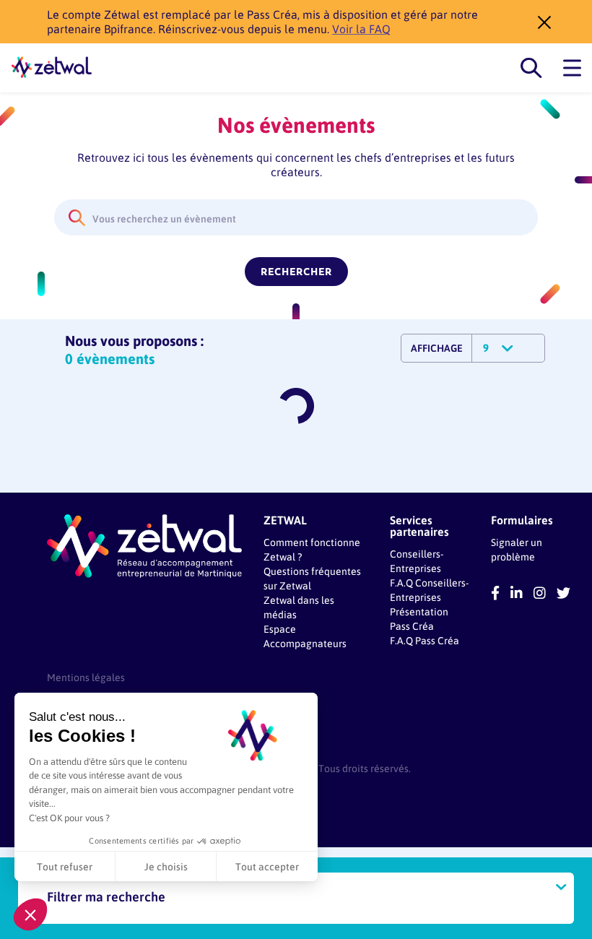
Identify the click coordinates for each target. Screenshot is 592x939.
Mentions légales (86, 677)
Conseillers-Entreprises (416, 561)
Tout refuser (64, 866)
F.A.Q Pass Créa (424, 640)
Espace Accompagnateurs (305, 636)
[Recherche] (531, 68)
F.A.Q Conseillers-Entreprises (429, 590)
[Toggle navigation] (572, 68)
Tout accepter (267, 866)
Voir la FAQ (361, 28)
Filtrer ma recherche (106, 896)
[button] (30, 914)
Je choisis (166, 866)
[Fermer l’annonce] (540, 21)
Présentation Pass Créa (419, 619)
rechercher (296, 271)
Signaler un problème (516, 549)
